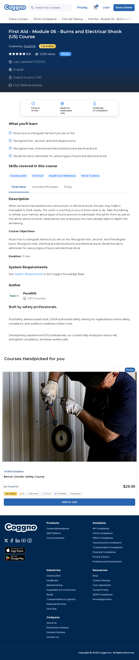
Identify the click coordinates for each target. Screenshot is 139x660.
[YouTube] (23, 540)
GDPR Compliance (103, 594)
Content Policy (101, 589)
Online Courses (18, 19)
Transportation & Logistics (61, 599)
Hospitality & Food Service (61, 589)
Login (106, 7)
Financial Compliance (104, 552)
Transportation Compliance (108, 547)
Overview (19, 187)
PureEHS (30, 46)
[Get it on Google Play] (23, 558)
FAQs (68, 187)
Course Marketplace (58, 528)
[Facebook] (11, 540)
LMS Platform (54, 533)
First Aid (37, 175)
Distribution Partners (58, 627)
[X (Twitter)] (6, 540)
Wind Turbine (90, 175)
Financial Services (56, 604)
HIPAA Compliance (103, 537)
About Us (52, 622)
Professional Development (107, 561)
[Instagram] (29, 540)
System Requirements (28, 274)
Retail (50, 594)
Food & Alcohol (101, 556)
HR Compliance (101, 528)
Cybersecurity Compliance (107, 542)
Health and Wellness (62, 175)
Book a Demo (124, 7)
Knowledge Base (102, 599)
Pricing (82, 7)
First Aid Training (72, 19)
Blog (95, 575)
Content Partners (56, 632)
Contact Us (53, 637)
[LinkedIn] (17, 540)
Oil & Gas (52, 608)
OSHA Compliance (45, 19)
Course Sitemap (101, 580)
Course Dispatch (55, 537)
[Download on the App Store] (23, 550)
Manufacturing (54, 585)
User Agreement (102, 585)
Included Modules (45, 187)
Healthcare (52, 580)
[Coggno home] (15, 7)
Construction (18, 175)
